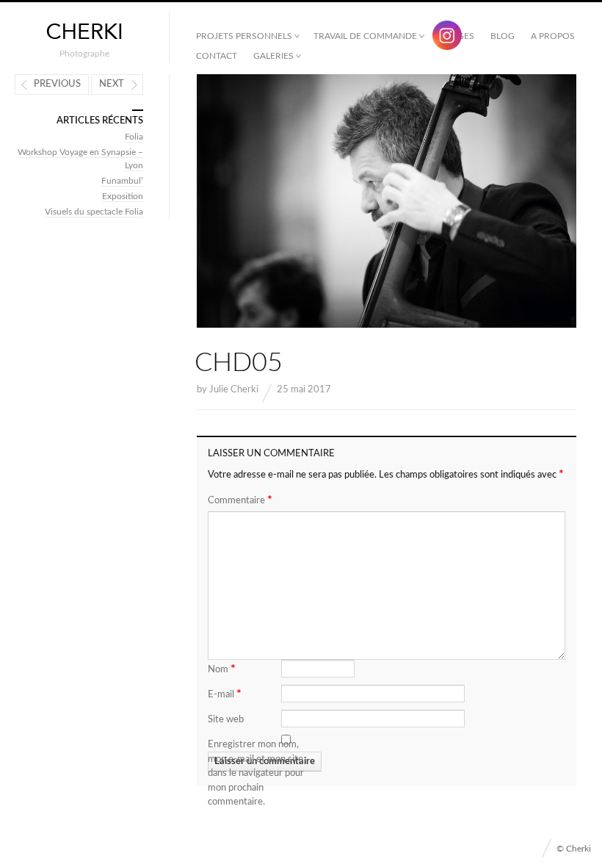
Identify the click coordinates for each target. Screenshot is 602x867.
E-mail (225, 693)
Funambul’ (122, 180)
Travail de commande (365, 36)
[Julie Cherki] (84, 32)
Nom (222, 668)
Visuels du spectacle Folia (94, 211)
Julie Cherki (233, 390)
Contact (216, 55)
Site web (226, 719)
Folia (134, 136)
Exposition (122, 196)
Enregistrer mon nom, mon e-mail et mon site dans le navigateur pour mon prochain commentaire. (256, 773)
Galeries (273, 55)
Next (111, 84)
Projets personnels (244, 36)
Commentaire (240, 500)
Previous (57, 84)
